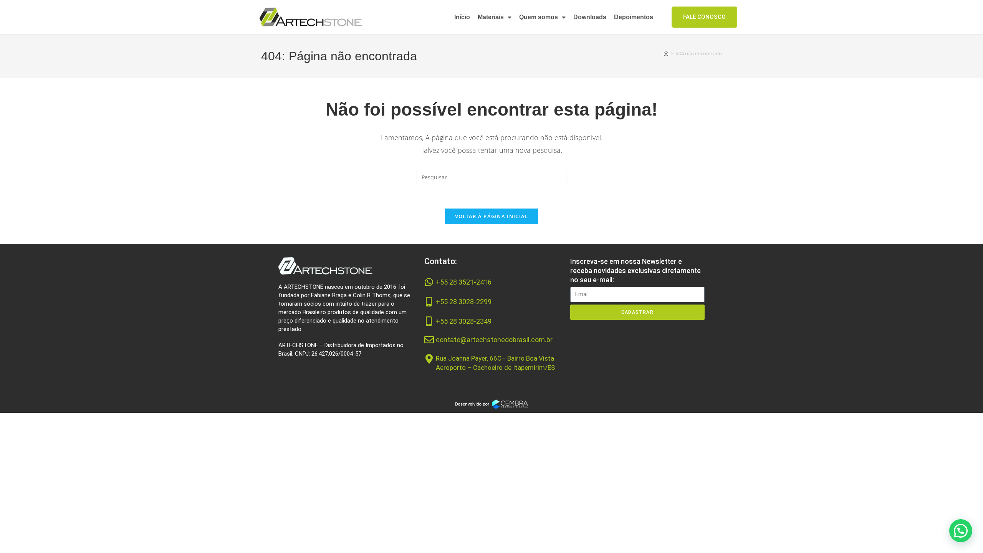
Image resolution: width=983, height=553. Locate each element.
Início (462, 17)
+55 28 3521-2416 (464, 282)
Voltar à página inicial (491, 216)
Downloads (589, 17)
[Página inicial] (666, 53)
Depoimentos (633, 17)
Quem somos (538, 17)
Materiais (491, 17)
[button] (960, 530)
